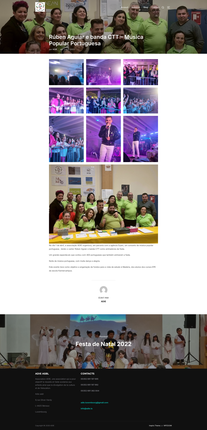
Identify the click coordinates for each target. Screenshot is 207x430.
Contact (155, 7)
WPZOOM (168, 426)
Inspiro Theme (154, 426)
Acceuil (124, 7)
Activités (136, 7)
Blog (146, 7)
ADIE (55, 49)
